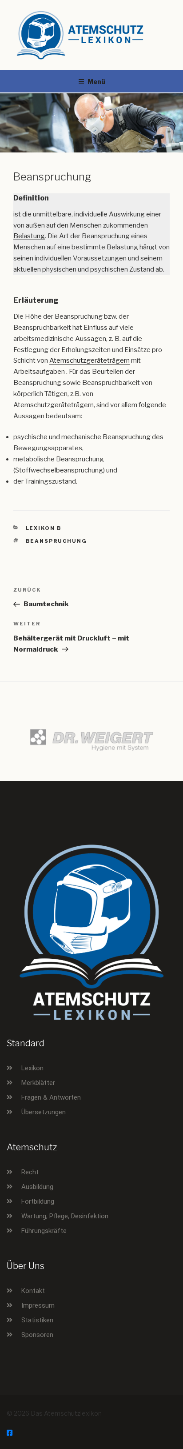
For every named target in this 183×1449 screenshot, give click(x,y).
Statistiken (37, 1320)
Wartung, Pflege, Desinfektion (64, 1216)
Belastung (29, 236)
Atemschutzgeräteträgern (89, 360)
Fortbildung (37, 1201)
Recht (30, 1172)
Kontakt (33, 1291)
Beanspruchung (57, 541)
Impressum (38, 1305)
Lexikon (32, 1068)
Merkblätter (38, 1083)
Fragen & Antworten (51, 1097)
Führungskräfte (44, 1231)
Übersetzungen (43, 1112)
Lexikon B (44, 528)
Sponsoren (37, 1335)
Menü (96, 81)
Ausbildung (37, 1187)
